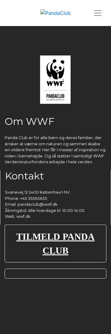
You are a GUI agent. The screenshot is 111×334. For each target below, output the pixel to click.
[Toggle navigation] (97, 13)
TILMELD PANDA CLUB (55, 243)
